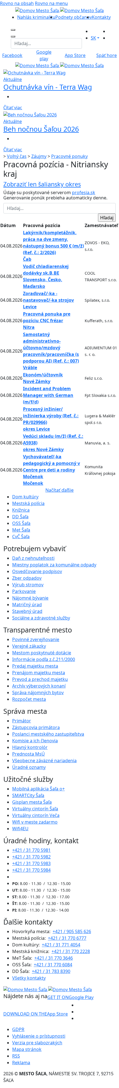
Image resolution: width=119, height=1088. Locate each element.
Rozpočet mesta (29, 699)
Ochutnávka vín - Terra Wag (47, 87)
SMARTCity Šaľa (28, 795)
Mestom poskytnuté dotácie (41, 653)
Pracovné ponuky (69, 156)
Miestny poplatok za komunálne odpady (54, 565)
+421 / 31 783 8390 (51, 971)
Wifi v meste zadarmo (35, 822)
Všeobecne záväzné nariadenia (44, 761)
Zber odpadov (27, 578)
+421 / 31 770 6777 (67, 938)
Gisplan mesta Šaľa (32, 802)
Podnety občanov (73, 17)
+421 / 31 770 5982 (31, 857)
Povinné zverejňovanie (35, 639)
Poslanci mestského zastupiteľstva (48, 734)
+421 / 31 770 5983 (31, 863)
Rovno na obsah (17, 3)
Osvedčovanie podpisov (37, 571)
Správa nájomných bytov (38, 692)
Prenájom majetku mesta (38, 673)
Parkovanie (24, 591)
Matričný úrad (27, 605)
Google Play (70, 997)
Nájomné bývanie (30, 598)
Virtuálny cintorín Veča (36, 815)
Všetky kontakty (29, 978)
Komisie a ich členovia (35, 741)
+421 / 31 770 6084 (53, 965)
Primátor (21, 721)
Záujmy (38, 156)
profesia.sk (83, 192)
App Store (35, 1014)
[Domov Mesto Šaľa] (59, 65)
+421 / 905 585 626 (72, 931)
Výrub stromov (27, 585)
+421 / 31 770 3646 (53, 958)
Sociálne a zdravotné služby (41, 618)
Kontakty (101, 17)
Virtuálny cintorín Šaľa (35, 809)
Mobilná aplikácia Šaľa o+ (38, 789)
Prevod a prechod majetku (40, 679)
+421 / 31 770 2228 (70, 951)
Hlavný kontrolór (30, 747)
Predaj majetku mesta (35, 666)
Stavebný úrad (27, 611)
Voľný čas (17, 156)
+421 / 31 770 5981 (31, 850)
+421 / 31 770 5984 (31, 870)
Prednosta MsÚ (28, 754)
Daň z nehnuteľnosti (33, 558)
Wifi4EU (20, 829)
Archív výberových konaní (39, 686)
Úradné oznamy (29, 767)
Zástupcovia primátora (36, 727)
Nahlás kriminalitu (36, 17)
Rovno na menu (51, 3)
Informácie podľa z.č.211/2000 (43, 659)
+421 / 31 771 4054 (61, 945)
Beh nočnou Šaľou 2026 (41, 129)
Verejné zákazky (29, 646)
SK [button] (93, 38)
